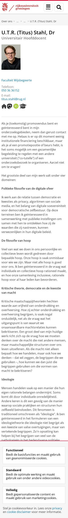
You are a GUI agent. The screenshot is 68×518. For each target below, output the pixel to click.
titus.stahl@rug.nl (13, 99)
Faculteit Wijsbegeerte (16, 80)
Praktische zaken (17, 21)
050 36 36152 (10, 90)
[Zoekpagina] (59, 7)
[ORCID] (15, 106)
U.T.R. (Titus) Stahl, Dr (43, 21)
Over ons (6, 21)
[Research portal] (23, 106)
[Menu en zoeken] (48, 7)
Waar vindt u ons (24, 21)
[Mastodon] (9, 106)
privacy (57, 508)
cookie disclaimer (19, 512)
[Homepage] (4, 106)
